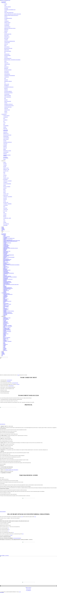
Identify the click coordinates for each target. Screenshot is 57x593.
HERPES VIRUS (6, 49)
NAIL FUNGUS (6, 71)
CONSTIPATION (6, 25)
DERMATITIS (6, 29)
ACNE (5, 5)
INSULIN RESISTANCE (7, 58)
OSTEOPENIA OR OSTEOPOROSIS (9, 75)
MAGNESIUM (5, 179)
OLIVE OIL (5, 199)
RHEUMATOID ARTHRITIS (8, 92)
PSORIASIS (5, 153)
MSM (4, 212)
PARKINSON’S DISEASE (8, 81)
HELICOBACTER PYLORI (8, 48)
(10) (20, 538)
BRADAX (4, 216)
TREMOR (5, 102)
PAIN (5, 78)
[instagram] (0, 585)
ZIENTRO (4, 215)
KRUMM (4, 166)
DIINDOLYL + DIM (6, 169)
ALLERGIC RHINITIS (7, 6)
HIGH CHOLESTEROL (7, 51)
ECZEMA (5, 32)
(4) (9, 381)
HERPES (4, 149)
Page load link (2, 592)
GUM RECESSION (7, 42)
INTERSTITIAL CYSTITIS (7, 150)
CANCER (5, 19)
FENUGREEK (5, 225)
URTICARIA (6, 108)
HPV (5, 52)
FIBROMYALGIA (5, 133)
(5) (10, 381)
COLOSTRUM (5, 205)
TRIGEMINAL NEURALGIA (8, 104)
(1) (7, 381)
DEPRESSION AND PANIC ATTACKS (9, 28)
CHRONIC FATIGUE (7, 22)
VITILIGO (5, 112)
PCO (5, 82)
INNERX (4, 185)
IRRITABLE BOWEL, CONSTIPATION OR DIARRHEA (12, 59)
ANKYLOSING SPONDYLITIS (8, 12)
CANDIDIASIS (6, 21)
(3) (8, 381)
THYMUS (4, 222)
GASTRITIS (6, 39)
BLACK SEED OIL (6, 223)
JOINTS (5, 61)
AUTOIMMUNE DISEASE (8, 18)
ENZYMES (5, 163)
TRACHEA (5, 175)
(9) (19, 538)
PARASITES (6, 79)
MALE (4, 206)
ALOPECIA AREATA (6, 115)
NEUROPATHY (6, 72)
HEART (5, 45)
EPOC (4, 118)
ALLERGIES (6, 8)
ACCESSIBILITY (28, 590)
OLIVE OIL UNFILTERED (7, 183)
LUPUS (5, 65)
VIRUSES (5, 111)
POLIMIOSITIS (6, 85)
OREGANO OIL (5, 195)
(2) (17, 384)
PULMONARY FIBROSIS (8, 91)
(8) (18, 538)
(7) (13, 385)
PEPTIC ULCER (6, 84)
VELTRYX (4, 213)
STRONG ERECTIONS (7, 101)
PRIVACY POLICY (28, 587)
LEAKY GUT (6, 62)
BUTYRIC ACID (5, 202)
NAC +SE (4, 176)
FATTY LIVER (6, 35)
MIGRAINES (6, 68)
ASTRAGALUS (5, 209)
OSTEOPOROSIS (5, 152)
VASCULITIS (5, 143)
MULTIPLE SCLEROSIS (7, 69)
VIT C (4, 219)
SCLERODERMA (6, 94)
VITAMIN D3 (5, 182)
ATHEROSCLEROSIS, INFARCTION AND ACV (11, 15)
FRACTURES (6, 38)
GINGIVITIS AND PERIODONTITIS (9, 41)
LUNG (4, 173)
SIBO (5, 98)
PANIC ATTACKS (6, 139)
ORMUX (4, 162)
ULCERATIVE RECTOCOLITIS (9, 105)
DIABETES (6, 31)
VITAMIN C (5, 165)
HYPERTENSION (5, 136)
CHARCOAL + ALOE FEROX (7, 196)
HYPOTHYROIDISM (7, 55)
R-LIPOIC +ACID (5, 193)
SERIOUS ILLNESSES (7, 95)
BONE (4, 172)
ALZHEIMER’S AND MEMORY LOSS (9, 9)
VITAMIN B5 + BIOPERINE (7, 203)
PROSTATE (6, 88)
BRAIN (4, 189)
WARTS (4, 159)
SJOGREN (4, 140)
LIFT (20, 591)
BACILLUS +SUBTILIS (6, 186)
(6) (12, 385)
